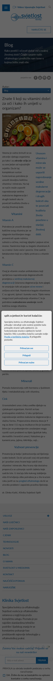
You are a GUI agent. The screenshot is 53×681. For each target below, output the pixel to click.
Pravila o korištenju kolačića (16, 337)
